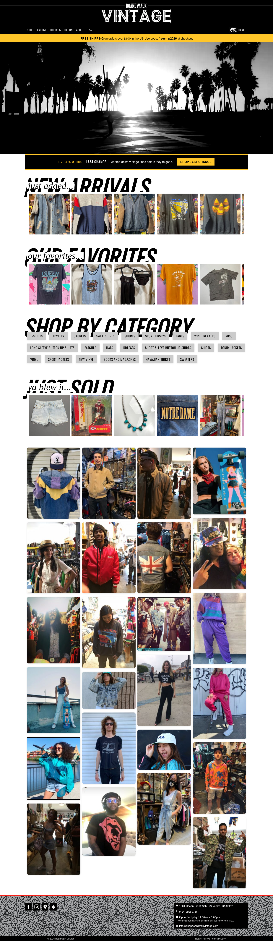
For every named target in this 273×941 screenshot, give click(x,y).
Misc (229, 335)
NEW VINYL (86, 359)
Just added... (51, 185)
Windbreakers (204, 335)
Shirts (206, 347)
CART (241, 30)
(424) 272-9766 (188, 911)
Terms (213, 938)
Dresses (129, 347)
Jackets (80, 335)
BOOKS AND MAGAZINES (120, 359)
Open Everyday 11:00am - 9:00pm (206, 918)
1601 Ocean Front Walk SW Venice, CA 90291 (206, 906)
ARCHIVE (42, 30)
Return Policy (202, 938)
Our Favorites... (55, 255)
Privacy (222, 938)
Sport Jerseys (155, 335)
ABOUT (80, 30)
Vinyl (34, 359)
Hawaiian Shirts (158, 359)
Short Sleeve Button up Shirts (168, 347)
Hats (109, 347)
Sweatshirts (105, 335)
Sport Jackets (58, 359)
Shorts (130, 335)
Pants (180, 335)
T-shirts (36, 335)
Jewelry (58, 335)
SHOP (30, 30)
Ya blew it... (49, 387)
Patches (90, 347)
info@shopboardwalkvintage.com (198, 926)
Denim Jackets (231, 347)
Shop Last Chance (196, 162)
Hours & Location (61, 30)
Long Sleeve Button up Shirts (52, 347)
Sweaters (187, 359)
